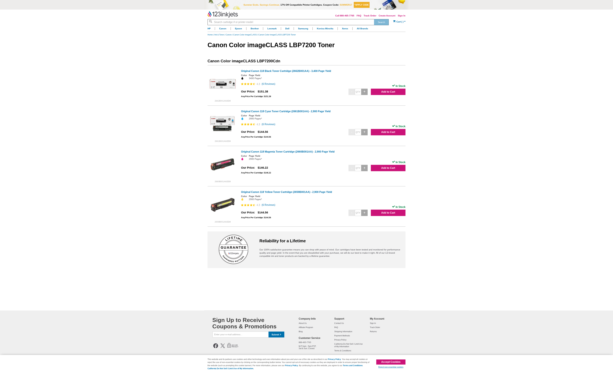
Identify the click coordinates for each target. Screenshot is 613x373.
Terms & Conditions (342, 351)
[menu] (306, 29)
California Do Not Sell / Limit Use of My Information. (231, 368)
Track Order (370, 15)
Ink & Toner (219, 35)
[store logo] (223, 14)
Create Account (387, 15)
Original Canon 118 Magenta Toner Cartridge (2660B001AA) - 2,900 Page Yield (288, 151)
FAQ (359, 15)
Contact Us (339, 323)
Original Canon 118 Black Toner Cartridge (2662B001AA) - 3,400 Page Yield (286, 71)
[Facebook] (215, 347)
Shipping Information (343, 331)
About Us (303, 323)
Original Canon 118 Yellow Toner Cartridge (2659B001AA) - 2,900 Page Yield (286, 192)
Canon (229, 35)
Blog (301, 331)
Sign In (401, 15)
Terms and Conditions (353, 365)
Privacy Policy (340, 340)
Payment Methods (342, 336)
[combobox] (298, 22)
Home (210, 35)
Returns (373, 331)
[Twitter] (222, 347)
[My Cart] (399, 21)
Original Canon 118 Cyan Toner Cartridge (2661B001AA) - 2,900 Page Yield (286, 111)
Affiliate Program (306, 327)
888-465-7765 (347, 15)
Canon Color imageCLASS (245, 35)
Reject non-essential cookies (390, 367)
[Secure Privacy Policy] (232, 347)
